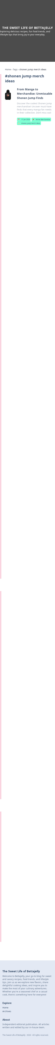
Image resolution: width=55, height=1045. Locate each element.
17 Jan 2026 (24, 119)
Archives (6, 1011)
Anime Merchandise (41, 119)
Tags (15, 69)
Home (8, 69)
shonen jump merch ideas (29, 123)
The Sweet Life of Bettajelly (27, 28)
